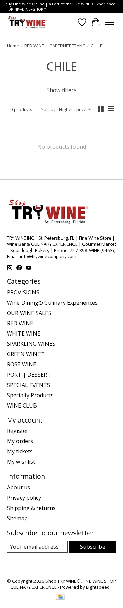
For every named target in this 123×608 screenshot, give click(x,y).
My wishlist (21, 461)
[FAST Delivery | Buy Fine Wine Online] (27, 22)
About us (18, 487)
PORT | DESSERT (29, 374)
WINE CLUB (22, 405)
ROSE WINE (21, 364)
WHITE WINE (23, 333)
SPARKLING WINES (31, 344)
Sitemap (17, 518)
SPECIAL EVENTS (28, 385)
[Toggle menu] (109, 22)
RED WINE (34, 45)
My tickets (20, 451)
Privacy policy (24, 497)
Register (17, 431)
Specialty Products (30, 395)
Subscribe (92, 546)
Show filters (61, 90)
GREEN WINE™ (25, 354)
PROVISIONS (23, 292)
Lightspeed (98, 587)
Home (13, 45)
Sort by (48, 109)
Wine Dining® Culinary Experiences (52, 302)
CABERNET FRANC (67, 45)
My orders (20, 441)
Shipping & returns (31, 508)
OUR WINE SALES (29, 313)
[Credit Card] (60, 597)
